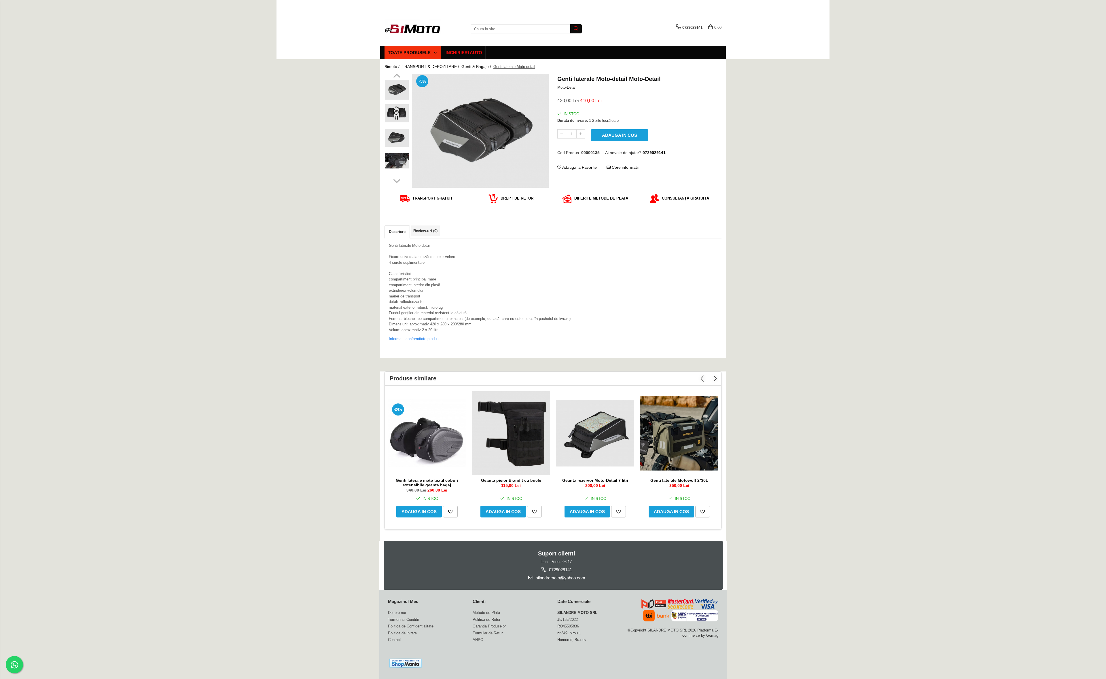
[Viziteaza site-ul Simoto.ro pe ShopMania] (405, 663)
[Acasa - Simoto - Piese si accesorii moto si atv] (413, 29)
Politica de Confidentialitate (410, 626)
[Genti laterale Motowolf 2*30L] (679, 433)
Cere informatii (625, 167)
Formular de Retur (488, 633)
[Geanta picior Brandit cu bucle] (511, 433)
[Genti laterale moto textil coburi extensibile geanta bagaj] (427, 433)
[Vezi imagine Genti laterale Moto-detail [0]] (397, 90)
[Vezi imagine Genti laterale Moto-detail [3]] (397, 160)
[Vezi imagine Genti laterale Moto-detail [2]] (397, 138)
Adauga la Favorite (579, 167)
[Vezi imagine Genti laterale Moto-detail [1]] (397, 113)
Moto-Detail (566, 87)
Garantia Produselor (489, 626)
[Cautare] (576, 28)
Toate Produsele (410, 52)
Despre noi (397, 612)
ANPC (478, 640)
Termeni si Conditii (403, 619)
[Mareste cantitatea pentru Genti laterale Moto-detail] (580, 134)
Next (397, 180)
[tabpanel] (480, 131)
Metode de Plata (486, 612)
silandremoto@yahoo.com (560, 577)
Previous (397, 76)
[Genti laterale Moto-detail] (480, 131)
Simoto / (393, 66)
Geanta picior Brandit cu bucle (511, 480)
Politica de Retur (486, 619)
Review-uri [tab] (425, 231)
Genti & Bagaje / (476, 66)
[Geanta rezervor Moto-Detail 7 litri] (595, 433)
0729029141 (560, 569)
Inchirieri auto (464, 52)
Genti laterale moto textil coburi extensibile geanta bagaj (427, 482)
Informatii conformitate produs (414, 339)
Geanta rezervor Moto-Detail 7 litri (595, 480)
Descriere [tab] (397, 232)
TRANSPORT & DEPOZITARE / (431, 66)
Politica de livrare (402, 633)
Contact (394, 640)
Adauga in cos (619, 135)
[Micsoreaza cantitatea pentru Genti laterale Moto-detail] (561, 134)
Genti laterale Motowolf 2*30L (679, 480)
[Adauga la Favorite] (450, 511)
